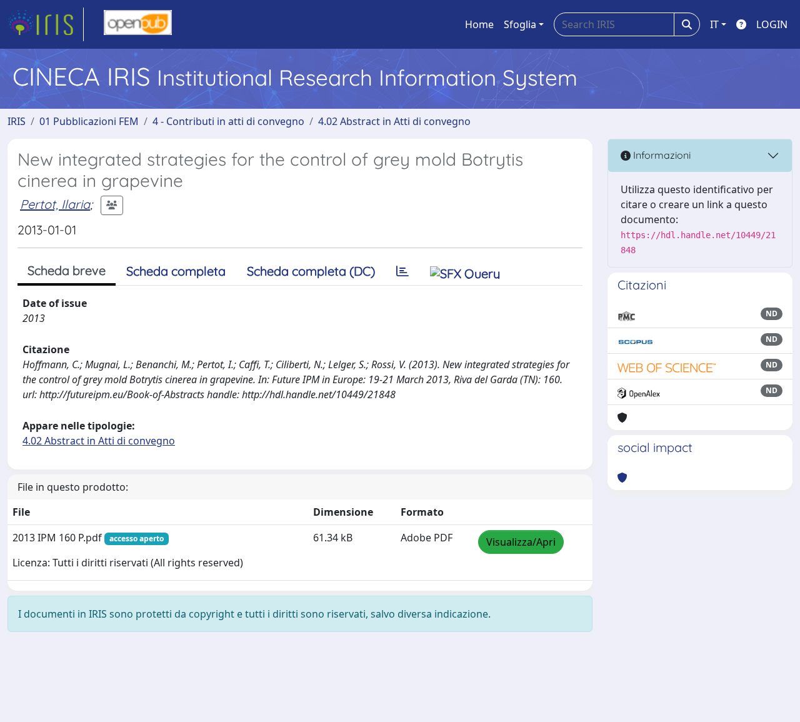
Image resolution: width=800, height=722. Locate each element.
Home (479, 24)
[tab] (402, 271)
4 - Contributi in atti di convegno (228, 121)
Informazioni (661, 155)
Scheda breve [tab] (67, 270)
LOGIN (772, 24)
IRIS (17, 121)
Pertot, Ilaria (55, 204)
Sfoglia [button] (520, 24)
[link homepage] (46, 24)
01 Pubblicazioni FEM (89, 121)
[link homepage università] (138, 24)
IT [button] (714, 24)
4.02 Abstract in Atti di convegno (394, 121)
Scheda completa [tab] (176, 271)
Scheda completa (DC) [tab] (311, 271)
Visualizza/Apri (521, 542)
